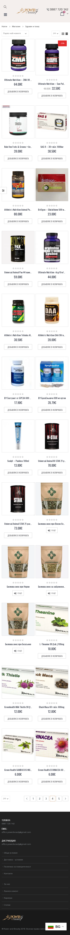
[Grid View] (63, 33)
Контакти (8, 873)
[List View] (66, 33)
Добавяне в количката (18, 91)
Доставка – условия (13, 859)
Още (53, 530)
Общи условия (11, 853)
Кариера (8, 898)
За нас (7, 884)
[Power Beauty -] (27, 11)
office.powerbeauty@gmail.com (16, 832)
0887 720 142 (59, 9)
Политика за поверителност (17, 866)
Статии (7, 905)
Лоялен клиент (11, 891)
